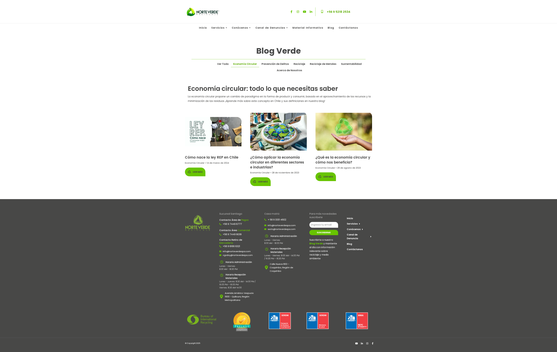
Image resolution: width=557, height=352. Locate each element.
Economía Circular (245, 64)
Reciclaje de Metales (323, 64)
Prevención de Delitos (275, 64)
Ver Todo (223, 64)
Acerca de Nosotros (289, 70)
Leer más (197, 171)
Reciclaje (299, 64)
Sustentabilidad (351, 64)
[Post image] (213, 131)
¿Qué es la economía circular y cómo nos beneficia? (342, 160)
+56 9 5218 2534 (338, 12)
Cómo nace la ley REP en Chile (211, 157)
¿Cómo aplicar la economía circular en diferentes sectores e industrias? (277, 162)
